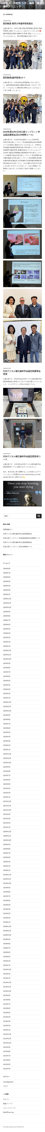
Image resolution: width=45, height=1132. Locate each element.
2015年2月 (6, 961)
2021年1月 (6, 827)
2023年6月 (6, 728)
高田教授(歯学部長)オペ (14, 77)
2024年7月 (6, 672)
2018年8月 (6, 944)
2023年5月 (6, 732)
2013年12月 (7, 982)
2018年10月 (7, 935)
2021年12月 (7, 801)
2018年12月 (7, 926)
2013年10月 (7, 991)
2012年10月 (7, 1043)
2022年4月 (6, 788)
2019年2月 (6, 918)
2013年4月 (6, 1017)
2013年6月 (6, 1008)
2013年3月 (6, 1021)
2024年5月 (6, 681)
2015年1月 (6, 965)
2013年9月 (6, 995)
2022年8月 (6, 771)
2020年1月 (6, 870)
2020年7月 (6, 853)
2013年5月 (6, 1012)
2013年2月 (6, 1025)
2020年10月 (7, 840)
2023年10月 (7, 711)
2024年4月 (6, 685)
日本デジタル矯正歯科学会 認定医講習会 (17, 534)
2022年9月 (6, 767)
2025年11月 (7, 603)
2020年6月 (6, 857)
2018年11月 (7, 931)
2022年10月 (7, 762)
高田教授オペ (8, 529)
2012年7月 (6, 1056)
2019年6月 (6, 900)
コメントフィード (9, 1108)
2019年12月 (7, 875)
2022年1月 (6, 797)
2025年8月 (6, 616)
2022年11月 (7, 758)
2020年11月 (7, 836)
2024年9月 (6, 663)
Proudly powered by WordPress (13, 1127)
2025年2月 (6, 642)
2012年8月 (6, 1051)
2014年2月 (6, 974)
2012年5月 (6, 1064)
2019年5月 (6, 905)
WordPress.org (8, 1112)
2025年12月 (7, 599)
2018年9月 (6, 939)
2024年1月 (6, 698)
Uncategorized (8, 1082)
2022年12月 (7, 754)
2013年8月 (6, 1000)
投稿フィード (8, 1103)
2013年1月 (6, 1030)
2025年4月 (6, 633)
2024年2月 (6, 693)
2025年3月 (6, 637)
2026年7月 (6, 573)
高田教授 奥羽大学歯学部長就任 (18, 23)
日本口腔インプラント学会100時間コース (17, 546)
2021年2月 (6, 823)
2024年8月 (6, 668)
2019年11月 (7, 879)
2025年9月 (6, 612)
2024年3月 (6, 689)
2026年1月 (6, 594)
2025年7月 (6, 620)
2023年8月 (6, 719)
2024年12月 (7, 650)
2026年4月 (6, 586)
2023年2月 (6, 745)
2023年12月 (7, 702)
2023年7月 (6, 724)
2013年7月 (6, 1004)
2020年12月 (7, 831)
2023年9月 (6, 715)
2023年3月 (6, 741)
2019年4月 (6, 909)
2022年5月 (6, 784)
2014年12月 (7, 969)
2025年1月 (6, 646)
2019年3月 (6, 913)
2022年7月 (6, 775)
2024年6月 (6, 676)
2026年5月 (6, 581)
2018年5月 (6, 956)
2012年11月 (7, 1038)
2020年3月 (6, 862)
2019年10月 (7, 883)
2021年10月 (7, 810)
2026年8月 (6, 568)
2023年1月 (6, 749)
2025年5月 (6, 629)
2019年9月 (6, 888)
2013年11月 (7, 987)
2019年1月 (6, 922)
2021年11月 (7, 806)
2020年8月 (6, 849)
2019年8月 (6, 892)
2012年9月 (6, 1047)
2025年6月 (6, 624)
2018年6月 (6, 952)
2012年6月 (6, 1060)
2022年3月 (6, 793)
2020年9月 (6, 844)
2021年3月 (6, 818)
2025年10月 (7, 607)
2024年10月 (7, 659)
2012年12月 (7, 1034)
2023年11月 (7, 706)
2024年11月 (7, 655)
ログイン (6, 1099)
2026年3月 (6, 590)
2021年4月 (6, 814)
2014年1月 (6, 978)
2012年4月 (6, 1069)
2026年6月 (6, 577)
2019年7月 (6, 896)
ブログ (5, 1086)
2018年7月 (6, 948)
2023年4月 (6, 737)
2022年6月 (6, 780)
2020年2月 (6, 866)
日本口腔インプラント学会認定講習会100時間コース (21, 538)
